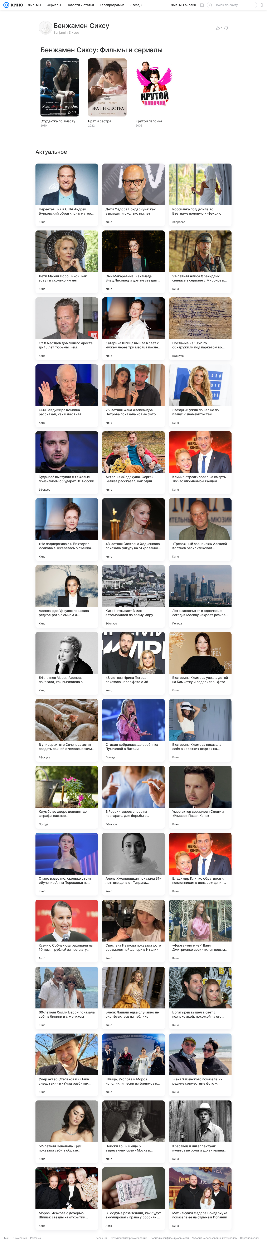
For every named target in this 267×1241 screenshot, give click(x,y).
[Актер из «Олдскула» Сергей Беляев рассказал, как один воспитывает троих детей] (133, 462)
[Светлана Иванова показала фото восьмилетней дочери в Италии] (133, 931)
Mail (6, 1238)
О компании (20, 1238)
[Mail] (6, 5)
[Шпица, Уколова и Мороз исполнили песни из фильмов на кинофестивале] (133, 1065)
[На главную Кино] (16, 5)
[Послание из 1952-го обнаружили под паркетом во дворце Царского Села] (200, 328)
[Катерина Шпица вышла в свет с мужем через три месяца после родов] (133, 328)
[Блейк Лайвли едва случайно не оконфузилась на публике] (133, 998)
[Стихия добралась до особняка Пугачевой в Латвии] (133, 730)
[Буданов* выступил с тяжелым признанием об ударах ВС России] (66, 462)
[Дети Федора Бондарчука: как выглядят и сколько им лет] (133, 195)
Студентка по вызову (57, 121)
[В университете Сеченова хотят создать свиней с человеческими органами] (66, 730)
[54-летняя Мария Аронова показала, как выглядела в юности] (66, 663)
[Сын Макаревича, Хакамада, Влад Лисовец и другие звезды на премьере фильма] (133, 261)
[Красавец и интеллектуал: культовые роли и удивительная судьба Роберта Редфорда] (200, 1131)
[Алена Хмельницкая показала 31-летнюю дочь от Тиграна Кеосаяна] (133, 864)
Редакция (101, 1238)
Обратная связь (249, 1238)
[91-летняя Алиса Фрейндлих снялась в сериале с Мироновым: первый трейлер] (200, 261)
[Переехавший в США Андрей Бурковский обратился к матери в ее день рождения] (66, 195)
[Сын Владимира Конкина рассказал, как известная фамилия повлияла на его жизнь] (66, 395)
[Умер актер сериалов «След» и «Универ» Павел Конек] (200, 797)
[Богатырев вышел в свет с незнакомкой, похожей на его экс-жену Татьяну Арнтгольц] (200, 998)
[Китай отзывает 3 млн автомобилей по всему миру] (133, 596)
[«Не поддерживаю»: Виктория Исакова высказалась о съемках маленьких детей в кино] (66, 529)
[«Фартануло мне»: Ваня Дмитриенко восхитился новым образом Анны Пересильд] (200, 931)
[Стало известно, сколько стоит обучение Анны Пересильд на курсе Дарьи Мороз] (66, 864)
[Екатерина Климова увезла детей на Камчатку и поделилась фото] (200, 663)
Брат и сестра (99, 121)
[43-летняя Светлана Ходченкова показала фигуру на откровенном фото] (133, 529)
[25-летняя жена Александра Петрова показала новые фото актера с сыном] (133, 395)
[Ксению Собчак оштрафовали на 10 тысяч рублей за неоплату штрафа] (66, 931)
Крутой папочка (149, 121)
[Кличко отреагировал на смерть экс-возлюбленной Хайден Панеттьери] (200, 462)
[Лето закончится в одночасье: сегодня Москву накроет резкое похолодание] (200, 596)
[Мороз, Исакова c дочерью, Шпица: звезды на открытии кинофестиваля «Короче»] (66, 1198)
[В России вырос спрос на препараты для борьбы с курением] (133, 797)
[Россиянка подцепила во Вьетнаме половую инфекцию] (200, 195)
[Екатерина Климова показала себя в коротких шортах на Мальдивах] (200, 730)
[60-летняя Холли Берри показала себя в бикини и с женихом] (66, 998)
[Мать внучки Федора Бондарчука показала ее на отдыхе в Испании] (200, 1198)
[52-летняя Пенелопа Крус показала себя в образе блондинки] (66, 1131)
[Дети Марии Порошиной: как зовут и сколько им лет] (66, 261)
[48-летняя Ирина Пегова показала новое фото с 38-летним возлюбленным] (133, 663)
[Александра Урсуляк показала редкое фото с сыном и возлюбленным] (66, 596)
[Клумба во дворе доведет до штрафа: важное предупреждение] (66, 797)
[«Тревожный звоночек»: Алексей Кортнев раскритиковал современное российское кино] (200, 529)
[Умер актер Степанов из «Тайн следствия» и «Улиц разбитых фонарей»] (66, 1065)
